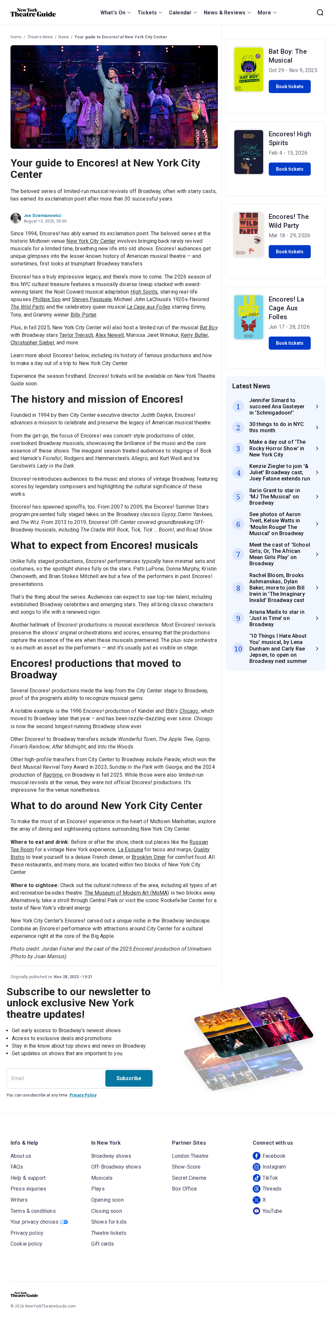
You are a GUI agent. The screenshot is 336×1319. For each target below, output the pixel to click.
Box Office (184, 1189)
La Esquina (130, 849)
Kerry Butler (194, 335)
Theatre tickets (108, 1233)
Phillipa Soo (46, 299)
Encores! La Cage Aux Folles (286, 308)
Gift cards (102, 1244)
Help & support (28, 1178)
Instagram (274, 1167)
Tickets (147, 13)
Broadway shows (111, 1156)
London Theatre (190, 1156)
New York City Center (91, 241)
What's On (112, 13)
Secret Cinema (189, 1178)
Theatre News (40, 37)
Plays (98, 1189)
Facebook (273, 1156)
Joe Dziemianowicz (43, 215)
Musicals (102, 1178)
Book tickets (290, 86)
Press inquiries (28, 1189)
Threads (272, 1189)
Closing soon (106, 1211)
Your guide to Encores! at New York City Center (120, 37)
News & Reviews (224, 13)
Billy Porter (83, 315)
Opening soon (107, 1200)
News (63, 37)
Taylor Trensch (76, 335)
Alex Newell (109, 335)
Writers (19, 1200)
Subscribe (128, 1078)
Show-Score (186, 1167)
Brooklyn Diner (149, 857)
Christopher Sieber (32, 342)
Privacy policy (26, 1233)
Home (16, 37)
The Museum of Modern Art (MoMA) (127, 893)
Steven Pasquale (92, 299)
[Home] (33, 12)
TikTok (270, 1178)
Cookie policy (26, 1244)
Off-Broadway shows (116, 1167)
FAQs (16, 1167)
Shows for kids (109, 1222)
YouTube (272, 1211)
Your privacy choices (34, 1222)
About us (20, 1156)
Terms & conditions (33, 1211)
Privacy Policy (83, 1095)
